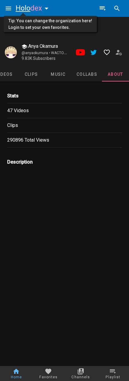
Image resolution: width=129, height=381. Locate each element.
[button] (33, 8)
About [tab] (115, 74)
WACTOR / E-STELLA (68, 53)
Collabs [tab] (86, 74)
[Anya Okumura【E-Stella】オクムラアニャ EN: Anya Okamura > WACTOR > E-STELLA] (11, 52)
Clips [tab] (31, 74)
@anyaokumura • (36, 53)
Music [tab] (58, 74)
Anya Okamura (42, 46)
